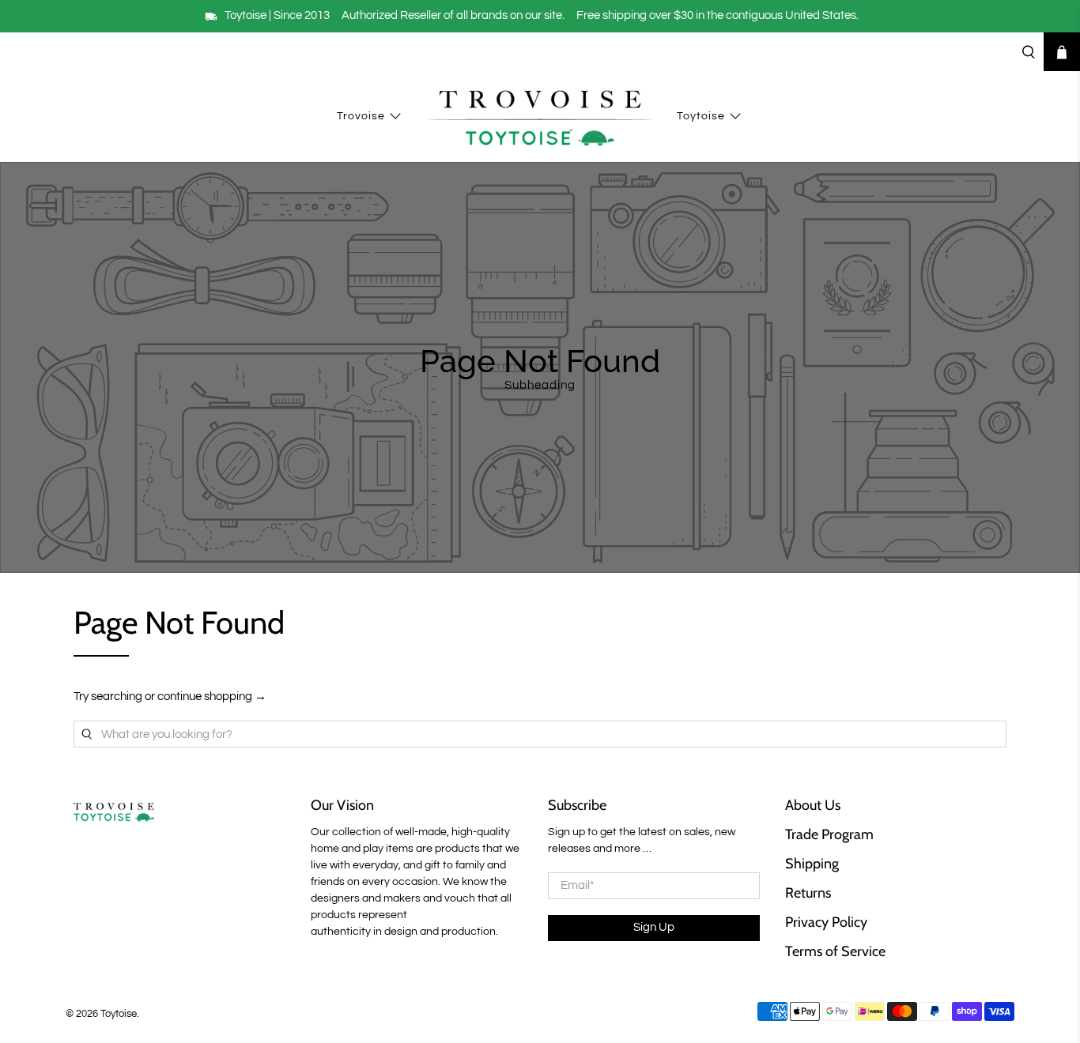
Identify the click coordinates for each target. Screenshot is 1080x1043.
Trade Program (829, 834)
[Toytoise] (540, 116)
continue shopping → (211, 696)
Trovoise (361, 116)
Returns (808, 893)
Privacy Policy (826, 922)
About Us (812, 805)
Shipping (812, 863)
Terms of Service (835, 951)
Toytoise (701, 116)
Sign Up (653, 927)
